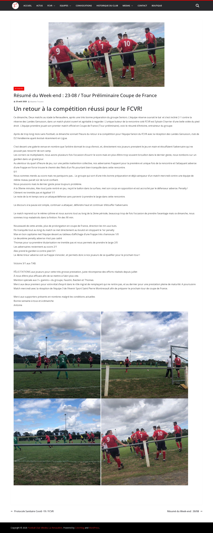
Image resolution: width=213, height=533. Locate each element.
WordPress (94, 527)
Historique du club (107, 5)
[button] (53, 6)
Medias (126, 5)
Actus (39, 5)
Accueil (27, 5)
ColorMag (79, 527)
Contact (142, 5)
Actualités (19, 89)
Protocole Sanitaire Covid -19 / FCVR (34, 511)
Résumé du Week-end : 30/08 (183, 511)
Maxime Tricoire (36, 101)
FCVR (49, 5)
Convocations (84, 5)
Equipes (64, 5)
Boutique (157, 5)
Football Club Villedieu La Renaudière (45, 527)
